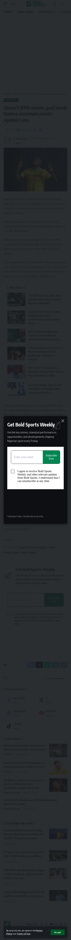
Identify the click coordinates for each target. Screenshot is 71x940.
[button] (58, 932)
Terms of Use (23, 934)
